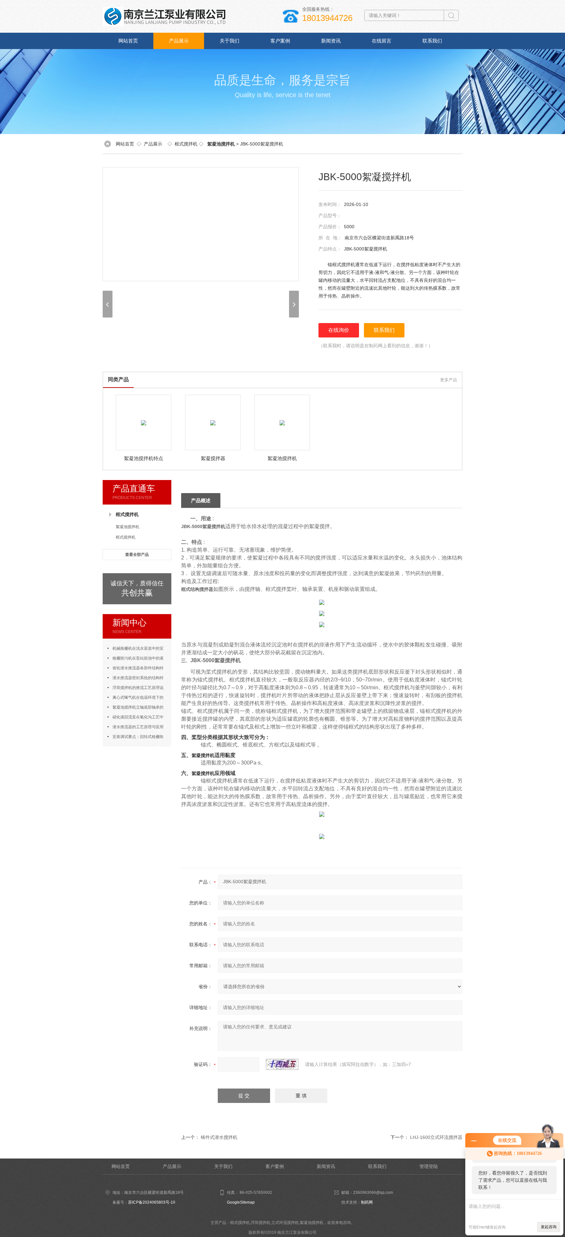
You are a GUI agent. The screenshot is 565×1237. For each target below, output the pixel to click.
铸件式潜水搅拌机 (219, 1137)
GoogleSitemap (241, 1202)
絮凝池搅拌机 (127, 526)
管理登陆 (428, 1166)
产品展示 (179, 40)
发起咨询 (548, 1227)
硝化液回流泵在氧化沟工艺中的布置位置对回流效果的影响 (135, 718)
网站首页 (128, 40)
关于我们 (229, 40)
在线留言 (381, 40)
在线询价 (338, 330)
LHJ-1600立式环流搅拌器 (436, 1137)
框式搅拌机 (186, 143)
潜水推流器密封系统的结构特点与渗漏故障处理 (135, 679)
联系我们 (432, 40)
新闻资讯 (331, 40)
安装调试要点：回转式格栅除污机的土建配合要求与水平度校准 (137, 738)
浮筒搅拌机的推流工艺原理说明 (135, 689)
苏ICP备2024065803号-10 (151, 1202)
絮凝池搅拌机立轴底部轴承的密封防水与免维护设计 (135, 708)
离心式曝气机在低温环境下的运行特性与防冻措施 (135, 698)
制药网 (367, 1202)
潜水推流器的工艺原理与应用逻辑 (135, 728)
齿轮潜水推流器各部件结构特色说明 (135, 669)
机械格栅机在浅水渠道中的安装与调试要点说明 (135, 649)
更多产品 (448, 379)
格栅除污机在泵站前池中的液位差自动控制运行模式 (135, 659)
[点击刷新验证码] (282, 1064)
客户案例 (280, 40)
